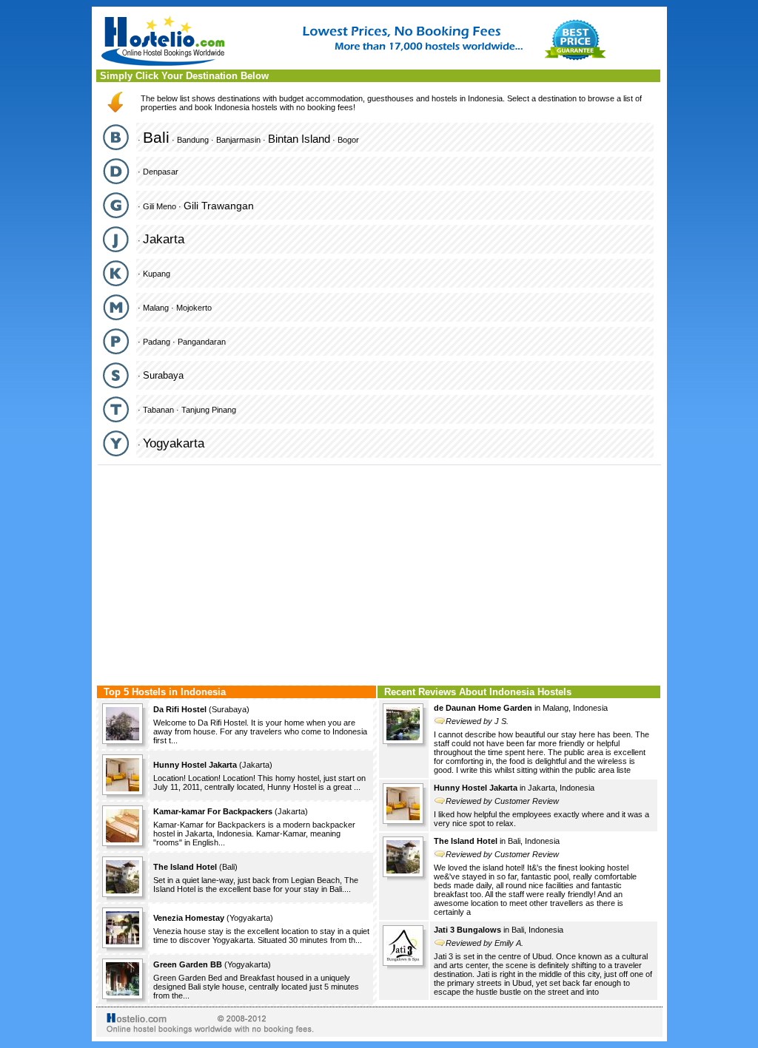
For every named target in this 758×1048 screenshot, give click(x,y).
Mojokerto (194, 307)
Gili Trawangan (219, 206)
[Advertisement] (379, 573)
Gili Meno (159, 206)
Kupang (156, 273)
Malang (156, 307)
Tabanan (158, 409)
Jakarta (163, 239)
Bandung (193, 139)
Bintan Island (299, 138)
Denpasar (160, 171)
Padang (156, 341)
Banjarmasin (238, 139)
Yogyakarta (173, 443)
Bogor (348, 139)
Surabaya (163, 375)
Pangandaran (202, 341)
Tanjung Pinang (208, 409)
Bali (156, 137)
